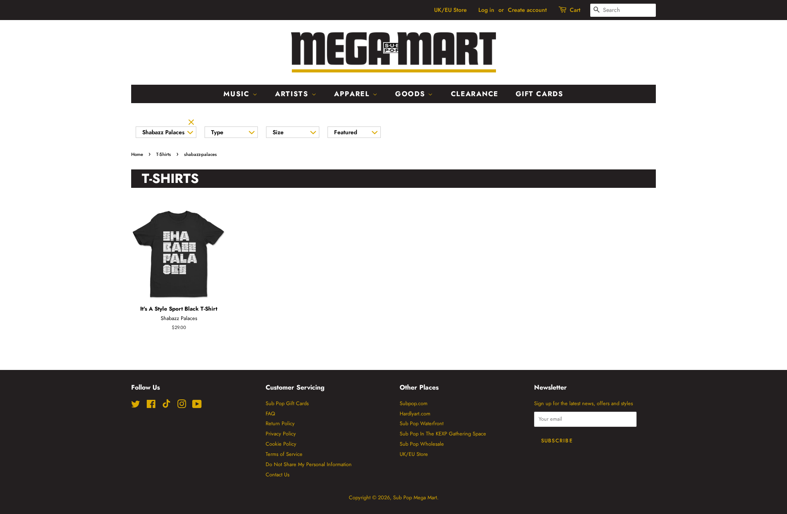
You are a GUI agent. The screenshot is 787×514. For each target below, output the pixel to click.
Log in (486, 10)
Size (278, 132)
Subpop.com (414, 403)
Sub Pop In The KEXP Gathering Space (443, 433)
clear (192, 123)
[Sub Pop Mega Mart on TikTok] (166, 406)
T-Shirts (163, 154)
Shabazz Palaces (163, 132)
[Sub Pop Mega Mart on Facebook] (151, 406)
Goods (411, 94)
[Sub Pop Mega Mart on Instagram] (181, 406)
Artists (293, 94)
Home (137, 154)
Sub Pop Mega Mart (415, 497)
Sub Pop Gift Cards (287, 403)
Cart (575, 10)
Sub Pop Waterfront (422, 423)
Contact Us (277, 474)
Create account (527, 10)
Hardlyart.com (415, 413)
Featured (345, 132)
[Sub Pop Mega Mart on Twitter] (135, 406)
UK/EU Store (450, 10)
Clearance (474, 94)
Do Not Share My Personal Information (309, 464)
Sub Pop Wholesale (422, 444)
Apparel (353, 94)
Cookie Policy (281, 444)
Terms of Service (284, 454)
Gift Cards (540, 94)
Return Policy (280, 423)
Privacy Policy (281, 433)
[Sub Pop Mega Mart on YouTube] (197, 406)
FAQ (270, 413)
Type (217, 132)
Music (237, 94)
